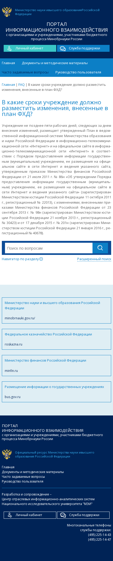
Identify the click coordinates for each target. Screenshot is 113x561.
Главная (8, 62)
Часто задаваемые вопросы (25, 72)
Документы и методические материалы (55, 62)
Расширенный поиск (94, 258)
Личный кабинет (29, 48)
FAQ (21, 84)
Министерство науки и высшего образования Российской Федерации (52, 310)
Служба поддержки (84, 48)
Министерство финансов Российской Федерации (45, 365)
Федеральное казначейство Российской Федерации (48, 339)
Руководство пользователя (78, 72)
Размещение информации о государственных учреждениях (54, 391)
